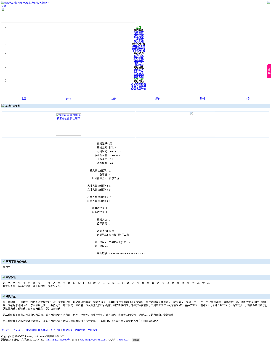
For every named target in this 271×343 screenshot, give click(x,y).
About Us (18, 330)
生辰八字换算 (138, 86)
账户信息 (139, 55)
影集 (157, 98)
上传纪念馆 (138, 51)
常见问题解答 (138, 84)
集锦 (68, 98)
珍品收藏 (139, 60)
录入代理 (139, 41)
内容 (247, 98)
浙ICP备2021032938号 (58, 339)
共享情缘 (139, 37)
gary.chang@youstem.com (93, 339)
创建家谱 (139, 32)
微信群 (136, 340)
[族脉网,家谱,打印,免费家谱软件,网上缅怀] (68, 124)
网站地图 (31, 330)
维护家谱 (139, 34)
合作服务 (139, 74)
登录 (3, 6)
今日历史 (139, 72)
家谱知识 (139, 76)
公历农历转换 (138, 88)
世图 (23, 98)
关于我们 (6, 330)
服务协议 (43, 330)
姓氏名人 (139, 69)
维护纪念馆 (138, 48)
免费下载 (139, 79)
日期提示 (139, 65)
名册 (113, 98)
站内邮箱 (139, 58)
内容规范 (80, 330)
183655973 (123, 339)
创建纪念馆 (138, 46)
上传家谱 (139, 39)
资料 (202, 98)
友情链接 (93, 330)
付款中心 (139, 62)
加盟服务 (68, 330)
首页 (138, 27)
